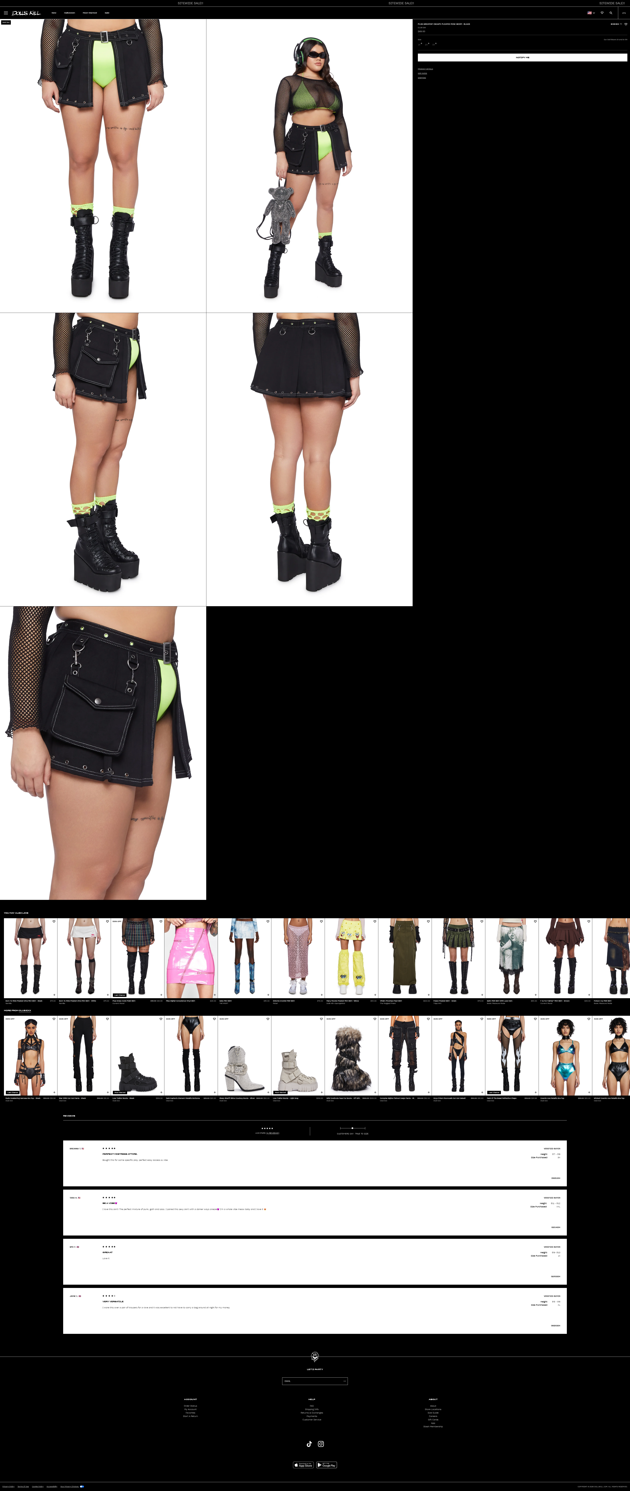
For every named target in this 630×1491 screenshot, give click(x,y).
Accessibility (52, 1486)
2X (426, 45)
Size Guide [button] (422, 73)
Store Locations (433, 1409)
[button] (189, 3)
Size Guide (433, 1413)
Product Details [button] (425, 69)
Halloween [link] (69, 13)
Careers (433, 1416)
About (433, 1406)
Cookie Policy (37, 1486)
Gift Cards (433, 1420)
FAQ (312, 1406)
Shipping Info (312, 1409)
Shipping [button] (422, 78)
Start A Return (190, 1416)
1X (419, 45)
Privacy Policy (8, 1486)
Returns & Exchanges (312, 1413)
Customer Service (312, 1420)
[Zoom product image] (103, 166)
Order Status (190, 1406)
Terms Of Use (23, 1486)
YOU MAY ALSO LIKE (16, 913)
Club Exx (422, 28)
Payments (312, 1416)
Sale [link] (107, 13)
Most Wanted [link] (90, 13)
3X (433, 45)
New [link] (54, 13)
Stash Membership (433, 1427)
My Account (190, 1409)
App (433, 1423)
